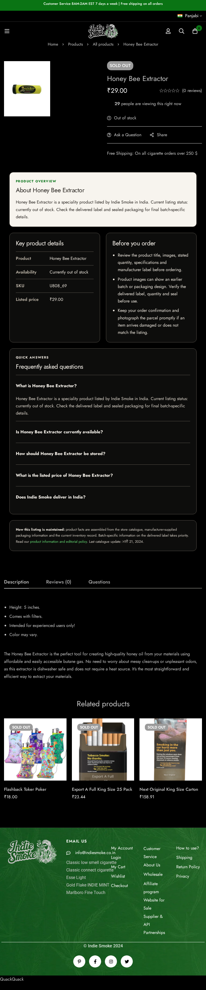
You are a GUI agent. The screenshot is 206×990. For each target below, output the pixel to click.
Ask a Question (127, 135)
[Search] (181, 31)
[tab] (16, 582)
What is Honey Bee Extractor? (46, 386)
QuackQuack (12, 979)
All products (103, 44)
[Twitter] (127, 961)
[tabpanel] (103, 639)
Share (162, 135)
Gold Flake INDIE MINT (87, 885)
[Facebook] (95, 961)
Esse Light (76, 877)
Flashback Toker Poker (25, 789)
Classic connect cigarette (89, 870)
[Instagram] (111, 961)
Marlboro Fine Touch (85, 892)
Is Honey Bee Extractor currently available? (59, 432)
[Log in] (168, 31)
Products (75, 44)
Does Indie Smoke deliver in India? (51, 497)
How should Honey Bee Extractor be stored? (60, 453)
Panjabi (191, 16)
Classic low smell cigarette (91, 862)
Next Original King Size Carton (168, 789)
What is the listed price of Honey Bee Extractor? (64, 475)
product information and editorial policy (58, 541)
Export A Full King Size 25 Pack (102, 789)
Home (53, 44)
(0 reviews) (192, 90)
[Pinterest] (79, 961)
